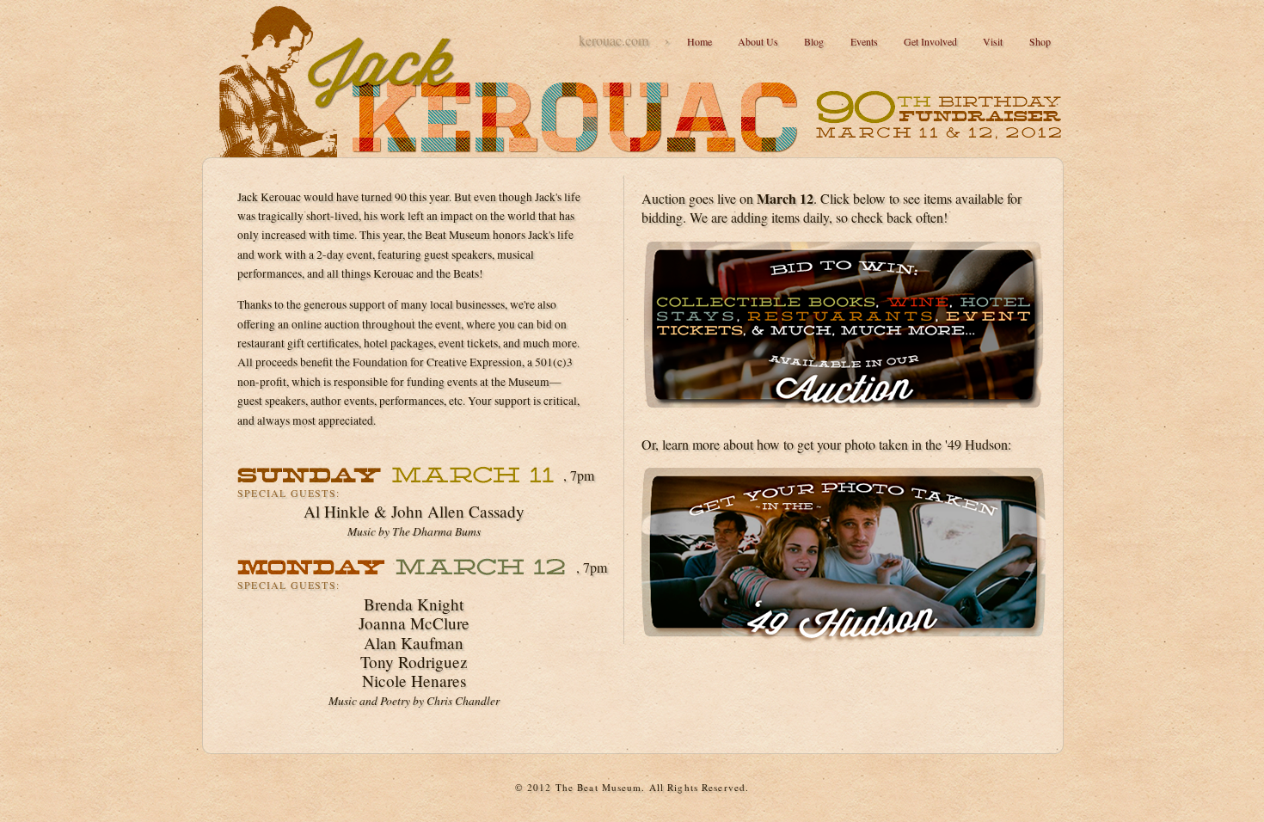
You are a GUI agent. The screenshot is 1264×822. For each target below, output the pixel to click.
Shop (1040, 41)
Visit (993, 41)
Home (699, 41)
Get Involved (930, 41)
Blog (814, 41)
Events (864, 41)
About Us (758, 41)
